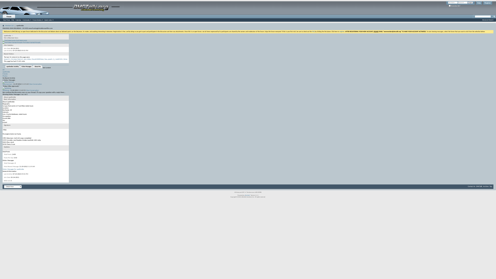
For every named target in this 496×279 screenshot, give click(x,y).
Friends (5, 74)
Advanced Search (487, 20)
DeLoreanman (7, 84)
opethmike (6, 72)
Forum (9, 17)
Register (488, 3)
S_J (54, 59)
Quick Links (48, 20)
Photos (5, 76)
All (3, 70)
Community (26, 20)
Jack (25, 59)
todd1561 (59, 59)
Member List (9, 25)
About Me (38, 66)
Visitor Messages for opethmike (13, 169)
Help (479, 3)
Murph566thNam (38, 59)
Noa (45, 59)
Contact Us (471, 186)
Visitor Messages (26, 66)
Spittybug (6, 90)
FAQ (12, 20)
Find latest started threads (31, 42)
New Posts (6, 20)
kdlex (29, 59)
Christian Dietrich (17, 59)
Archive (486, 186)
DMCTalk (479, 186)
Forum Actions (37, 20)
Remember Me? (455, 6)
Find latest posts (21, 40)
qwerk (50, 59)
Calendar (18, 20)
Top (491, 186)
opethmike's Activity (12, 66)
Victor (65, 59)
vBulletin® (248, 195)
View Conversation (35, 84)
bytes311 (7, 59)
